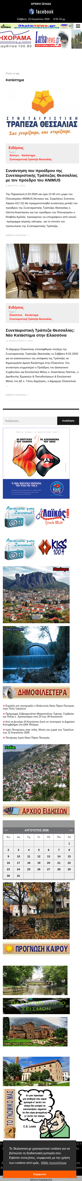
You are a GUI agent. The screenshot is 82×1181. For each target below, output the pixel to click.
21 (58, 863)
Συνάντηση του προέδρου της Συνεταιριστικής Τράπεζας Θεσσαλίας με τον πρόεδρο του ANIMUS (42, 175)
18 (28, 863)
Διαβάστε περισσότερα (16, 235)
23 (8, 869)
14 (58, 856)
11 (28, 856)
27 (48, 869)
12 (38, 856)
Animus (14, 155)
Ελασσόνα (16, 315)
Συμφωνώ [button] (39, 1174)
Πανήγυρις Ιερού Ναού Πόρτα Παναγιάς (28, 737)
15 (69, 856)
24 (18, 869)
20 (48, 863)
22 (69, 863)
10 (18, 856)
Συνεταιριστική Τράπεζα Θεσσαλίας (31, 159)
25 (28, 869)
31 (18, 875)
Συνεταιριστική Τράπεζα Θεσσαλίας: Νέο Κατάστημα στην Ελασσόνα (40, 332)
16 (8, 863)
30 (8, 875)
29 (69, 869)
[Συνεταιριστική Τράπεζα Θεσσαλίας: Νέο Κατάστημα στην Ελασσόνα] (36, 271)
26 (38, 869)
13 (48, 856)
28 (58, 869)
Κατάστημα (28, 155)
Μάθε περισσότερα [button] (53, 1162)
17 (18, 863)
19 (38, 863)
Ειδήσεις (16, 148)
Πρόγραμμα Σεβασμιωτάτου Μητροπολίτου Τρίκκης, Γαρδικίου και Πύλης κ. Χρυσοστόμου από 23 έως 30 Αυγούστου (38, 715)
